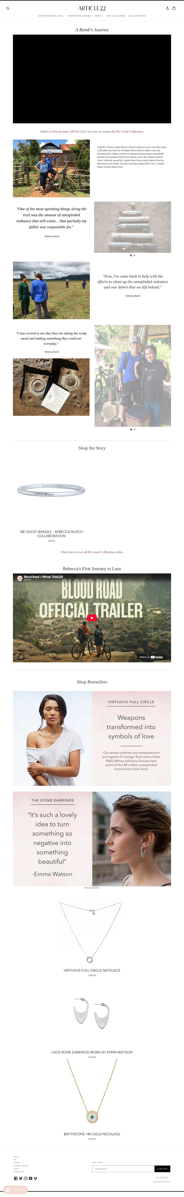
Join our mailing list (97, 1162)
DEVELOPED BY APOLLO (161, 1182)
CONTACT (17, 1163)
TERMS (16, 1169)
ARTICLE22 (163, 1178)
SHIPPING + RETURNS (21, 1166)
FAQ (15, 1160)
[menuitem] (51, 16)
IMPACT (16, 1157)
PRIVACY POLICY (19, 1172)
